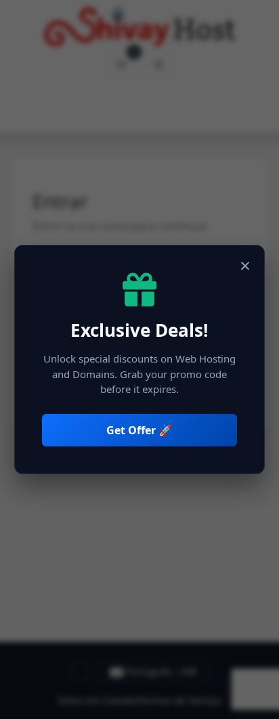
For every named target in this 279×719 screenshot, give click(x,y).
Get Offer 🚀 (139, 430)
